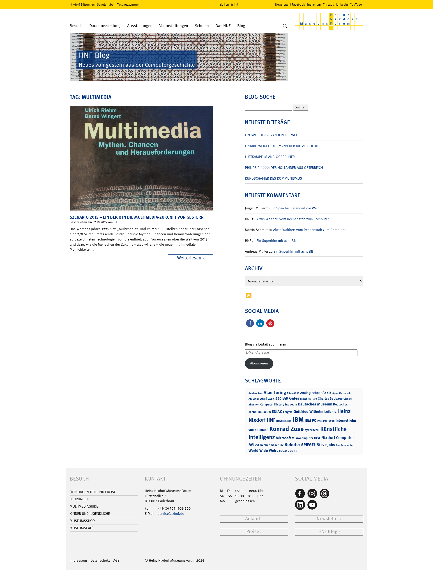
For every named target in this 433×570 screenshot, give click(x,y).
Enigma (288, 412)
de (221, 4)
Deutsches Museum (315, 404)
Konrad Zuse (286, 429)
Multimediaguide (84, 506)
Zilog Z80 (282, 451)
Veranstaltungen (173, 25)
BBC (278, 398)
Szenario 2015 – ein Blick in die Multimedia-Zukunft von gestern (137, 217)
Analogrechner (311, 393)
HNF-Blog (327, 532)
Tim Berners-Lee (345, 445)
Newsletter (282, 4)
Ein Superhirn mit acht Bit (276, 240)
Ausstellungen (139, 25)
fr (232, 4)
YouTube (356, 4)
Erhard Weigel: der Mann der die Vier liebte (282, 146)
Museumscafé (81, 528)
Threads (328, 4)
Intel (319, 421)
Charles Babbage (330, 398)
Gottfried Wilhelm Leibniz (314, 411)
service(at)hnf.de (171, 513)
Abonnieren (259, 363)
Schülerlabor (106, 4)
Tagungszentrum (128, 4)
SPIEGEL (308, 444)
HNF (116, 222)
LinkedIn (342, 4)
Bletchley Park (308, 399)
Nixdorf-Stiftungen (82, 4)
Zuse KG (292, 451)
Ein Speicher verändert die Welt (272, 135)
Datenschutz (100, 560)
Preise (252, 532)
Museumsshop (82, 520)
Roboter (292, 444)
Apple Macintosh (341, 393)
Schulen (202, 25)
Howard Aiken (283, 421)
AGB (116, 560)
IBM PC (310, 420)
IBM (298, 419)
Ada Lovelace (256, 393)
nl (236, 4)
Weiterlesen (189, 258)
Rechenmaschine (272, 445)
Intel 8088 (329, 421)
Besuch (76, 25)
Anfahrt (252, 519)
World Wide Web (262, 450)
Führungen (79, 499)
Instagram (314, 4)
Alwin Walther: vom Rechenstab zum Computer (292, 219)
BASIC (271, 399)
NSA (257, 445)
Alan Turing (275, 392)
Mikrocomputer (302, 438)
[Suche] (284, 26)
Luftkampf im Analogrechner (270, 156)
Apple (327, 392)
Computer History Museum (278, 404)
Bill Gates (290, 398)
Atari (263, 399)
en (227, 4)
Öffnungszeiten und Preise (93, 492)
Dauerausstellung (104, 25)
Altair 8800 (293, 393)
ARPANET (254, 399)
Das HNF (223, 25)
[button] (250, 323)
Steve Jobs (326, 444)
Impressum (78, 560)
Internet (342, 420)
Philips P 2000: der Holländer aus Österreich (284, 167)
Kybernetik (311, 430)
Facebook (298, 4)
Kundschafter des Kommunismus (273, 178)
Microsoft (283, 437)
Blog (241, 25)
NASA (317, 438)
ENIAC (277, 411)
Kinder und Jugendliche (90, 513)
